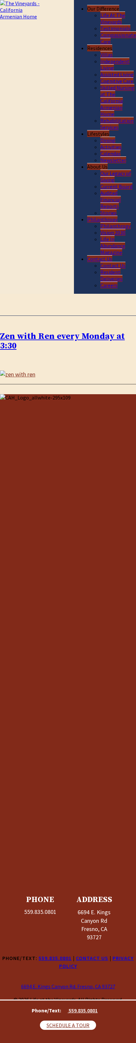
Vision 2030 (112, 232)
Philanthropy (102, 219)
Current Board (116, 186)
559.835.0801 (83, 1010)
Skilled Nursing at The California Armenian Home (117, 100)
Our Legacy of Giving (115, 176)
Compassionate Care (118, 38)
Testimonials (115, 28)
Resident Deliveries (111, 275)
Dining (107, 140)
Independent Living (114, 64)
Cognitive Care (116, 81)
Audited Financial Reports (110, 199)
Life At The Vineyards (112, 18)
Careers (109, 285)
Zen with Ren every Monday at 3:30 (62, 341)
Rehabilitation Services (117, 123)
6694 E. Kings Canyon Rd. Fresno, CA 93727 (68, 986)
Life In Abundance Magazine (112, 246)
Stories (108, 212)
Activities (110, 147)
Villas (106, 54)
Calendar (110, 153)
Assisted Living (117, 74)
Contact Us (99, 259)
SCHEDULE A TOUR (68, 1025)
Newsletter (113, 160)
